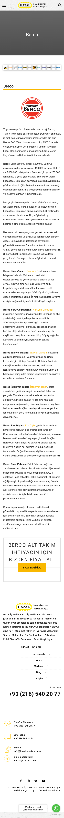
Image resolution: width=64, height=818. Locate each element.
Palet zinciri (32, 271)
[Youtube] (43, 781)
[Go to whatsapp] (56, 808)
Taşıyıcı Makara (38, 352)
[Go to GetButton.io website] (56, 815)
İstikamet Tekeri (38, 386)
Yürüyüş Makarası (43, 309)
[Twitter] (36, 781)
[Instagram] (28, 781)
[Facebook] (21, 781)
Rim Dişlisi (30, 425)
